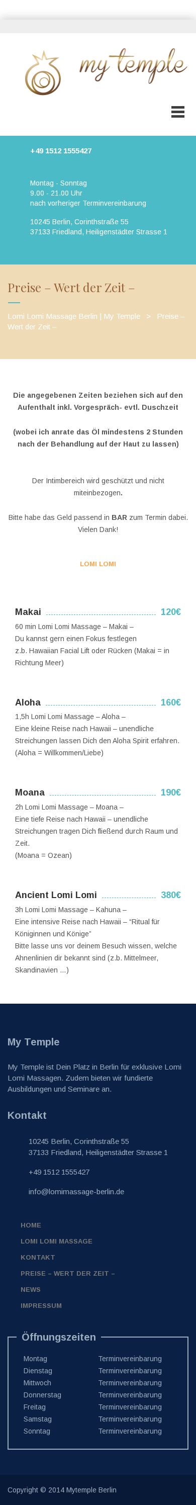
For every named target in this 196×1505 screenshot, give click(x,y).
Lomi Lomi (98, 564)
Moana (30, 792)
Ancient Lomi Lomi (56, 895)
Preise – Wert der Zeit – (68, 1273)
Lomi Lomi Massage (56, 1241)
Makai (28, 612)
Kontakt (38, 1257)
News (31, 1289)
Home (31, 1225)
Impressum (41, 1305)
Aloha (28, 702)
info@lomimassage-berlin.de (76, 1191)
